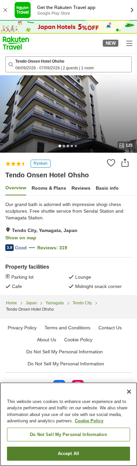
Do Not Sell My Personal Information (66, 363)
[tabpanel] (68, 245)
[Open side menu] (129, 43)
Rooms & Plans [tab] (49, 188)
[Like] (111, 162)
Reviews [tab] (80, 188)
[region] (68, 424)
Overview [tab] (15, 187)
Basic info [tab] (107, 188)
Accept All (68, 453)
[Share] (125, 162)
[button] (16, 43)
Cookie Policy (89, 420)
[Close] (129, 391)
